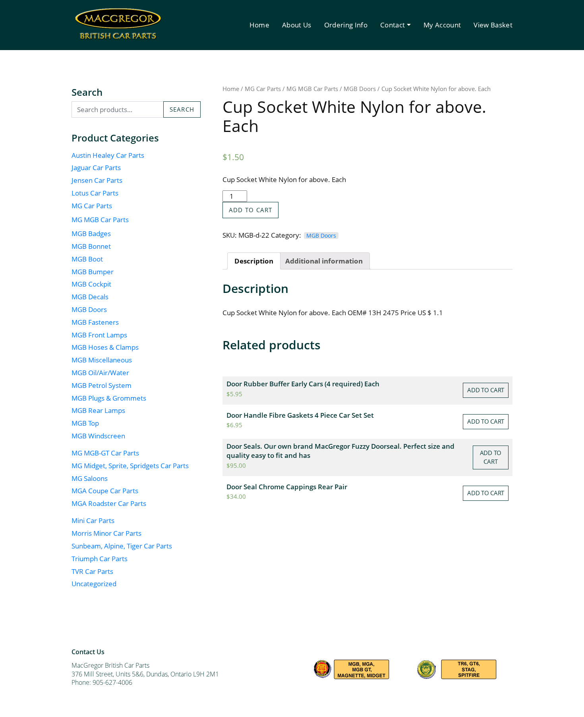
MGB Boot (87, 259)
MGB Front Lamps (99, 334)
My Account (442, 24)
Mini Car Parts (93, 520)
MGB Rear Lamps (98, 410)
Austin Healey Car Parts (108, 155)
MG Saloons (90, 478)
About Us (296, 24)
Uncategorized (94, 583)
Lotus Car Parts (95, 193)
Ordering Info (345, 24)
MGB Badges (91, 233)
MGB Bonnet (91, 246)
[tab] (253, 260)
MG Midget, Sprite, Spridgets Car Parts (130, 465)
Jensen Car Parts (97, 180)
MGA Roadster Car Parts (109, 503)
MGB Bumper (93, 271)
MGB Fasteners (95, 322)
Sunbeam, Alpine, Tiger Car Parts (122, 545)
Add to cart (250, 210)
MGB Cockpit (91, 284)
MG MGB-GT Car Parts (105, 452)
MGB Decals (90, 296)
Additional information (324, 260)
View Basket (493, 24)
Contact (392, 24)
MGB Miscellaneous (102, 359)
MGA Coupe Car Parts (105, 490)
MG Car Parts (92, 205)
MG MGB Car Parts (100, 219)
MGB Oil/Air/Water (100, 372)
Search (182, 109)
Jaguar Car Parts (96, 167)
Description (253, 260)
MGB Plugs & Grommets (109, 398)
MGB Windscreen (98, 435)
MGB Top (85, 423)
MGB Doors (89, 309)
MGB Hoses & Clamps (105, 347)
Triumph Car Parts (100, 558)
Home (259, 24)
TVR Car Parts (92, 571)
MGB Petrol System (101, 385)
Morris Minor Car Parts (106, 533)
